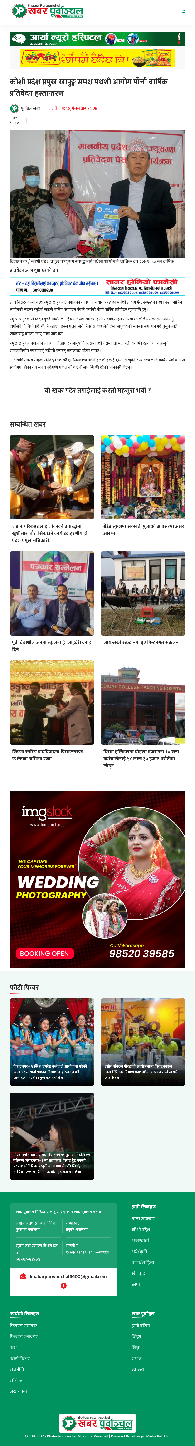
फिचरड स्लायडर (24, 1337)
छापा (136, 1284)
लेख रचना (18, 1391)
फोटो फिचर (20, 1359)
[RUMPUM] (97, 59)
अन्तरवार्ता (140, 1241)
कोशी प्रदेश (141, 1230)
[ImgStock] (97, 881)
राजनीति (17, 1370)
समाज (137, 1359)
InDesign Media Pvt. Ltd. (150, 1436)
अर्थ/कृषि (139, 1252)
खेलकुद (138, 1274)
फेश (13, 1348)
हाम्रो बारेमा (141, 1326)
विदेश (136, 1337)
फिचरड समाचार (23, 1326)
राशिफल (17, 1381)
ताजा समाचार (143, 1219)
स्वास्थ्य (138, 1370)
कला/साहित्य (143, 1263)
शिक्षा (136, 1348)
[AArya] (97, 40)
